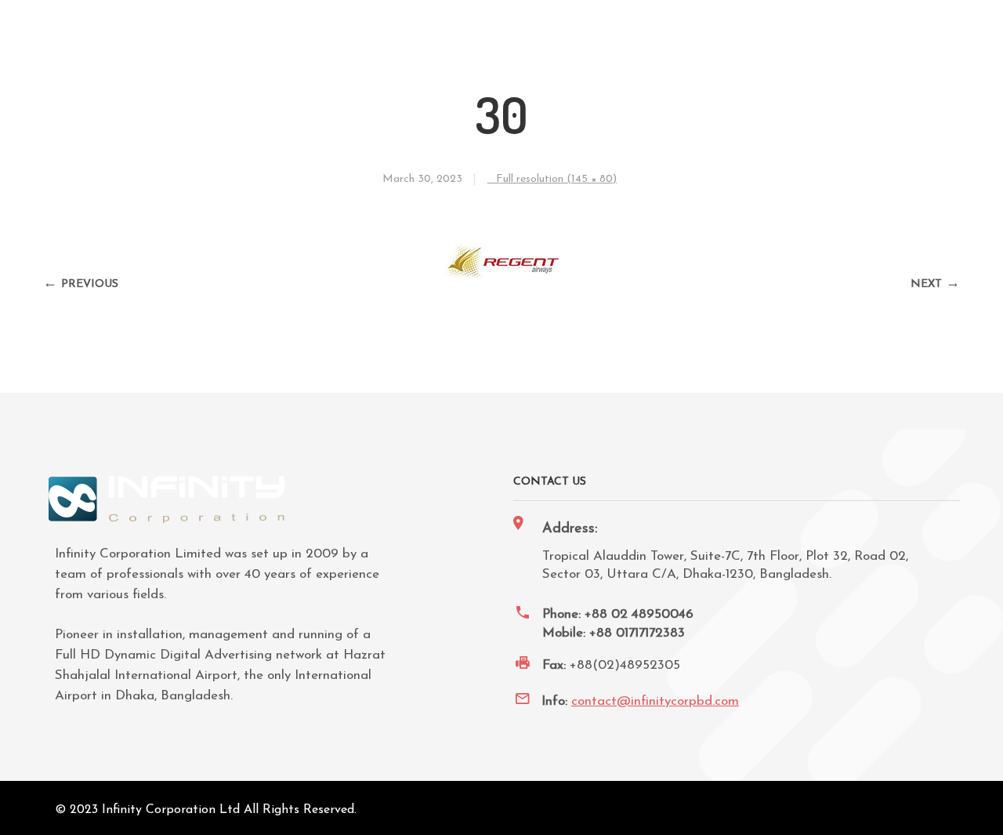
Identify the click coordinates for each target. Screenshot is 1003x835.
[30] (502, 288)
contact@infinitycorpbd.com (655, 701)
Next (926, 284)
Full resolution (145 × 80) (556, 179)
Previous (89, 284)
